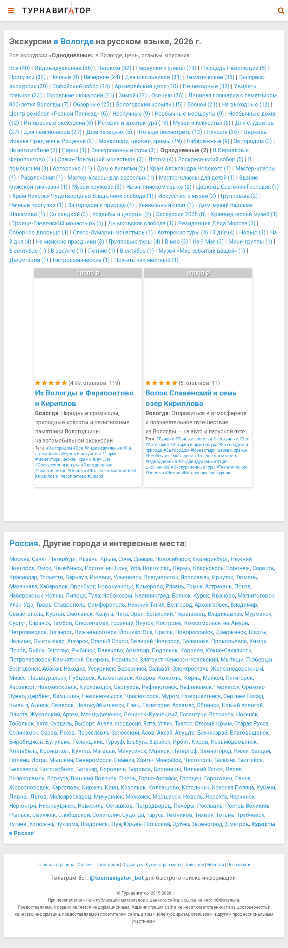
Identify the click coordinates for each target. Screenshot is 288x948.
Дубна (180, 824)
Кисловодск (95, 687)
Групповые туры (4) (134, 241)
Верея (234, 769)
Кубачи (265, 787)
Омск (44, 568)
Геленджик (88, 742)
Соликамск (23, 732)
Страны (85, 864)
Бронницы (167, 769)
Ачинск (40, 705)
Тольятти (51, 577)
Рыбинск (83, 650)
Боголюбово (57, 769)
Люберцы (259, 659)
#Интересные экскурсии (206, 472)
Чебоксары (117, 595)
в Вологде (73, 41)
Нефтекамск (195, 687)
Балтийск (250, 760)
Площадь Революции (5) (234, 68)
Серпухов (126, 687)
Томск (194, 586)
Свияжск (44, 815)
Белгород (179, 604)
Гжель (127, 778)
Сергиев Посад (243, 696)
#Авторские (157, 444)
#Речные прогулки (193, 439)
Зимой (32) (133, 95)
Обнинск (208, 705)
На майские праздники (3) (70, 241)
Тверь (44, 604)
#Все (78, 448)
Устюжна (41, 824)
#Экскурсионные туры (57, 465)
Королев (191, 650)
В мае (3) (176, 241)
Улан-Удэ (21, 604)
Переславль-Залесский (108, 732)
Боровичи (113, 769)
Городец (190, 778)
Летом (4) (161, 159)
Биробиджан (26, 742)
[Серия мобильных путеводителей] (56, 9)
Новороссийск (194, 632)
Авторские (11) (72, 168)
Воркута (57, 778)
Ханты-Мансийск (159, 760)
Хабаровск (54, 586)
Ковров (145, 678)
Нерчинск (242, 796)
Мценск (159, 751)
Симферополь (106, 604)
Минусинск (131, 751)
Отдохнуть (132, 864)
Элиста (18, 714)
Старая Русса (251, 723)
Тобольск (21, 723)
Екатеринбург (210, 559)
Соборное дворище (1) (38, 232)
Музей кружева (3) (97, 186)
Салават (159, 668)
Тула (94, 595)
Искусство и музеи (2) (187, 196)
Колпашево (163, 787)
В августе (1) (67, 250)
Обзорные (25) (92, 104)
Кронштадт (54, 751)
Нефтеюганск (159, 687)
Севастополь (26, 614)
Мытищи (232, 659)
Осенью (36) (167, 95)
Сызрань (97, 659)
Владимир (243, 604)
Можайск (137, 796)
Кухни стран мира (163, 864)
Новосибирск (172, 559)
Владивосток (161, 577)
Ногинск (247, 714)
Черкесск (227, 687)
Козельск (133, 787)
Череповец (190, 614)
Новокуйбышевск (100, 705)
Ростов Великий (246, 805)
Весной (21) (202, 104)
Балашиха (195, 641)
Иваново (223, 595)
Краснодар (23, 577)
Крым (108, 559)
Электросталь (190, 668)
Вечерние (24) (102, 77)
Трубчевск (250, 815)
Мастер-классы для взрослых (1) (110, 177)
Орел (137, 614)
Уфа (135, 568)
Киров (199, 742)
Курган (55, 614)
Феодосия (128, 723)
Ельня (242, 778)
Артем (70, 714)
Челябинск (68, 568)
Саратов (263, 568)
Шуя (115, 824)
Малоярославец (70, 796)
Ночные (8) (64, 77)
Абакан (51, 668)
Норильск (124, 659)
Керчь (192, 678)
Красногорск (142, 696)
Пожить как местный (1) (146, 260)
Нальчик (20, 641)
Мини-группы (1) (250, 241)
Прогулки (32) (27, 77)
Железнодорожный (237, 668)
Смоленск (79, 614)
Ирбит (181, 742)
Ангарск (77, 641)
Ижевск (100, 577)
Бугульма (58, 742)
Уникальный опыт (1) (166, 205)
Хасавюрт (22, 687)
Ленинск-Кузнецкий (150, 714)
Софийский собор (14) (81, 86)
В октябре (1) (137, 250)
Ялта (149, 723)
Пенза (242, 586)
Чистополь (198, 760)
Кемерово (149, 586)
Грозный (122, 623)
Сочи (124, 559)
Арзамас (183, 705)
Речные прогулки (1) (36, 205)
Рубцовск (82, 678)
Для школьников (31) (153, 77)
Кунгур (81, 751)
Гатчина (19, 760)
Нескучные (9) (131, 113)
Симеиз (124, 760)
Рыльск (19, 815)
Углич (165, 723)
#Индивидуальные (103, 448)
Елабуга (136, 742)
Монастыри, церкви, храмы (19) (140, 141)
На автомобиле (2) (33, 150)
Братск (164, 632)
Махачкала (23, 586)
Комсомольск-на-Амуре (216, 623)
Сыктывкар (49, 641)
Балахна (225, 760)
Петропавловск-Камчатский (46, 659)
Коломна (170, 678)
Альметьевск (115, 678)
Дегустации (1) (28, 260)
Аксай (164, 732)
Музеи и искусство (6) (201, 123)
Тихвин (204, 815)
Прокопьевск (229, 641)
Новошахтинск (201, 696)
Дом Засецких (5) (109, 132)
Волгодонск (24, 668)
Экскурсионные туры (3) (123, 150)
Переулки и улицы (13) (166, 68)
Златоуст (151, 659)
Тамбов (62, 623)
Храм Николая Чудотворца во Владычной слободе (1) (82, 196)
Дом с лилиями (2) (121, 168)
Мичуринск (108, 796)
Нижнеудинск (57, 805)
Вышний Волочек (94, 778)
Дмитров (237, 824)
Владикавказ (225, 614)
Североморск (94, 760)
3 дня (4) (223, 232)
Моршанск (166, 796)
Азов (148, 732)
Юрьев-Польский (147, 824)
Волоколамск (27, 778)
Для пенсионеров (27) (52, 132)
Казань (88, 559)
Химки (258, 641)
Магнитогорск (255, 595)
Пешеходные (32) (206, 86)
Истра (39, 760)
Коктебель (23, 751)
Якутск (144, 623)
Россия (23, 543)
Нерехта (216, 796)
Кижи (241, 751)
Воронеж (238, 568)
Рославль (210, 805)
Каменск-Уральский (191, 659)
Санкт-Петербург (54, 559)
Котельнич (195, 787)
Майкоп (213, 678)
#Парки (109, 453)
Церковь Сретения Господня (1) (237, 186)
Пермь (181, 568)
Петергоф (185, 751)
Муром (170, 696)
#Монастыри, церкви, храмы (63, 459)
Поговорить (238, 864)
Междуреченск (101, 714)
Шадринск (94, 824)
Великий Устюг (203, 769)
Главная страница (56, 864)
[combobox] (281, 7)
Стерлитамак (92, 623)
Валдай (260, 751)
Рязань (174, 586)
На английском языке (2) (158, 186)
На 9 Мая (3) (208, 241)
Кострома (169, 623)
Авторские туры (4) (182, 232)
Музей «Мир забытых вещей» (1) (201, 250)
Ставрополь (69, 604)
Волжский (159, 614)
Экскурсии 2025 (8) (181, 214)
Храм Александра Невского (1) (190, 168)
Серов (49, 732)
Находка (74, 668)
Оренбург (82, 586)
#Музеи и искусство (81, 453)
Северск (62, 705)
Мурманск (257, 614)
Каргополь (65, 787)
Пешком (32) (114, 68)
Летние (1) (101, 250)
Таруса (155, 815)
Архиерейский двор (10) (146, 86)
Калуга (104, 614)
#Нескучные (225, 439)
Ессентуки (193, 714)
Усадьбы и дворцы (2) (121, 214)
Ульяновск (127, 577)
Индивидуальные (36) (63, 68)
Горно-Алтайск (157, 778)
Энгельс (58, 650)
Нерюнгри (22, 805)
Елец (133, 705)
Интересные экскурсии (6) (58, 123)
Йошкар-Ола (135, 632)
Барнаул (76, 577)
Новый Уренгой (242, 705)
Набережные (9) (207, 141)
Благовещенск (249, 732)
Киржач (92, 787)
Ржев (67, 732)
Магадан (103, 751)
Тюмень (246, 577)
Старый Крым (213, 723)
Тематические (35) (210, 77)
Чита (122, 614)
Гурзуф (114, 742)
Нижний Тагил (145, 604)
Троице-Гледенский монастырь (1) (57, 223)
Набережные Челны (36, 595)
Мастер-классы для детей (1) (197, 177)
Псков (17, 650)
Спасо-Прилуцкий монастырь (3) (101, 159)
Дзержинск (231, 632)
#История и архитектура (193, 444)
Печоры (184, 805)
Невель (193, 796)
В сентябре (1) (27, 250)
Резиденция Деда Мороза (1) (216, 223)
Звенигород (215, 751)
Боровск (139, 769)
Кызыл (18, 705)
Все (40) (19, 68)
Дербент (38, 696)
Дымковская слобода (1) (141, 223)
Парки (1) (74, 150)
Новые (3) (252, 232)
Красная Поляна (233, 787)
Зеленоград (206, 824)
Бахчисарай (212, 732)
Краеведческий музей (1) (243, 214)
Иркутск (222, 577)
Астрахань (218, 586)
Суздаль (61, 723)
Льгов (38, 796)
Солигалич (106, 815)
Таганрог (60, 632)
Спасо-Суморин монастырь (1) (113, 232)
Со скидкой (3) (69, 214)
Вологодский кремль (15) (149, 104)
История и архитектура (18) (133, 123)
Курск (201, 595)
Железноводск (29, 787)
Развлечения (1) (41, 177)
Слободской (74, 815)
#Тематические (50, 470)
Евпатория (156, 705)
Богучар (86, 769)
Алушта (185, 732)
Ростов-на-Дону (106, 568)
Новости (215, 864)
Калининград (152, 595)
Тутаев (18, 824)
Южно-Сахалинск (228, 650)
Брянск (181, 595)
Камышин (66, 696)
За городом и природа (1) (101, 205)
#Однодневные (96, 465)
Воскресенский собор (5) (210, 159)
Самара (143, 559)
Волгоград (156, 568)
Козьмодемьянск (234, 742)
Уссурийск (101, 668)
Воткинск (221, 714)
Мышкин (61, 760)
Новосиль (91, 805)
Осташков (119, 805)
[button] (281, 11)
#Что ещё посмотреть (108, 470)
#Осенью (76, 470)
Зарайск (159, 742)
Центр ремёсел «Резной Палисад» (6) (58, 113)
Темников (179, 815)
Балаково (110, 650)
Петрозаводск (28, 632)
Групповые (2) (239, 196)
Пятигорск (239, 678)
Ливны (18, 796)
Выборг (84, 723)
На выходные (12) (245, 104)
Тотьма (225, 815)
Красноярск (208, 568)
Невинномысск (102, 696)
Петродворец (153, 805)
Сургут (17, 623)
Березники (131, 668)
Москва (19, 559)
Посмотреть (107, 864)
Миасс (17, 678)
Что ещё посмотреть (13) (169, 132)
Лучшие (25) (223, 132)
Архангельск (211, 604)
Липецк (76, 595)
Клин (111, 787)
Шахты (258, 632)
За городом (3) (253, 141)
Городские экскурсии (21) (80, 95)
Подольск (165, 650)
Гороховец (218, 778)
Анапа (104, 723)
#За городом (59, 448)
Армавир (137, 650)
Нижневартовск (95, 632)
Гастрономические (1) (81, 260)
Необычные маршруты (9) (189, 113)
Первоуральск (47, 678)
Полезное (194, 864)
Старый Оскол (109, 641)
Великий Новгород (155, 641)
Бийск (36, 650)
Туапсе (183, 723)
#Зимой (95, 476)
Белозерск (23, 769)
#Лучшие (102, 459)
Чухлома (66, 824)
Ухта (42, 723)
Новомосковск (57, 687)
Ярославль (195, 577)
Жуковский (45, 714)
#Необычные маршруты (169, 455)
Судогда (133, 815)
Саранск (39, 623)
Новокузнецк (115, 586)
